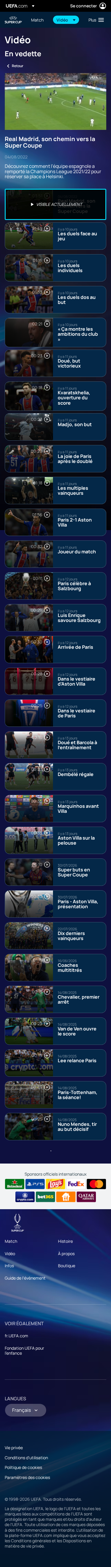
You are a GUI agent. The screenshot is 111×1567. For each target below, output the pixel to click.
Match (11, 1241)
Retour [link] (17, 65)
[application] (55, 101)
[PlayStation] (35, 1184)
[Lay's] (55, 1184)
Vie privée (14, 1447)
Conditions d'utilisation (26, 1457)
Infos (9, 1265)
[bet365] (45, 1197)
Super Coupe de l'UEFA (13, 20)
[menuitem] (38, 19)
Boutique (66, 1265)
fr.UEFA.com (16, 1335)
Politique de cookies (23, 1467)
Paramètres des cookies (27, 1477)
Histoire (65, 1241)
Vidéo (10, 1253)
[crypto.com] (25, 1197)
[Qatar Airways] (86, 1197)
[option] (55, 204)
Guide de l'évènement (25, 1278)
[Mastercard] (96, 1184)
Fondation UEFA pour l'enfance (24, 1350)
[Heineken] (14, 1184)
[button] (66, 19)
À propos (66, 1253)
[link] (37, 19)
